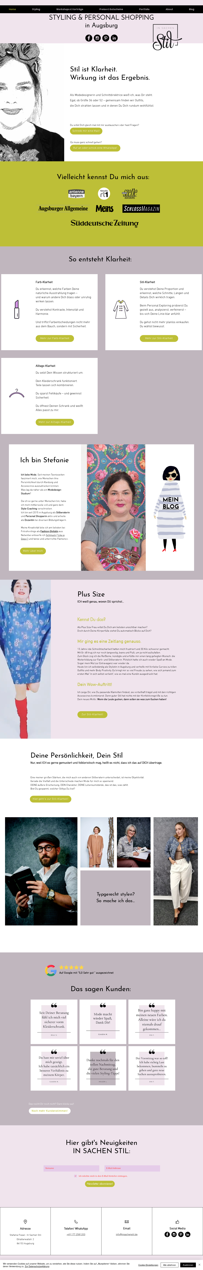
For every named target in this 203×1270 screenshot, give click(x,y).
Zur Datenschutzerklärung (37, 1266)
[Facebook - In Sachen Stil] (88, 38)
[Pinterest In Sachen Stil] (105, 38)
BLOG (171, 507)
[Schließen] (199, 1265)
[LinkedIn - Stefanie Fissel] (114, 38)
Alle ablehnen (169, 1264)
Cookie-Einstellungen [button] (148, 1264)
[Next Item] (193, 871)
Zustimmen (188, 1264)
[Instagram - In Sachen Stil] (97, 38)
